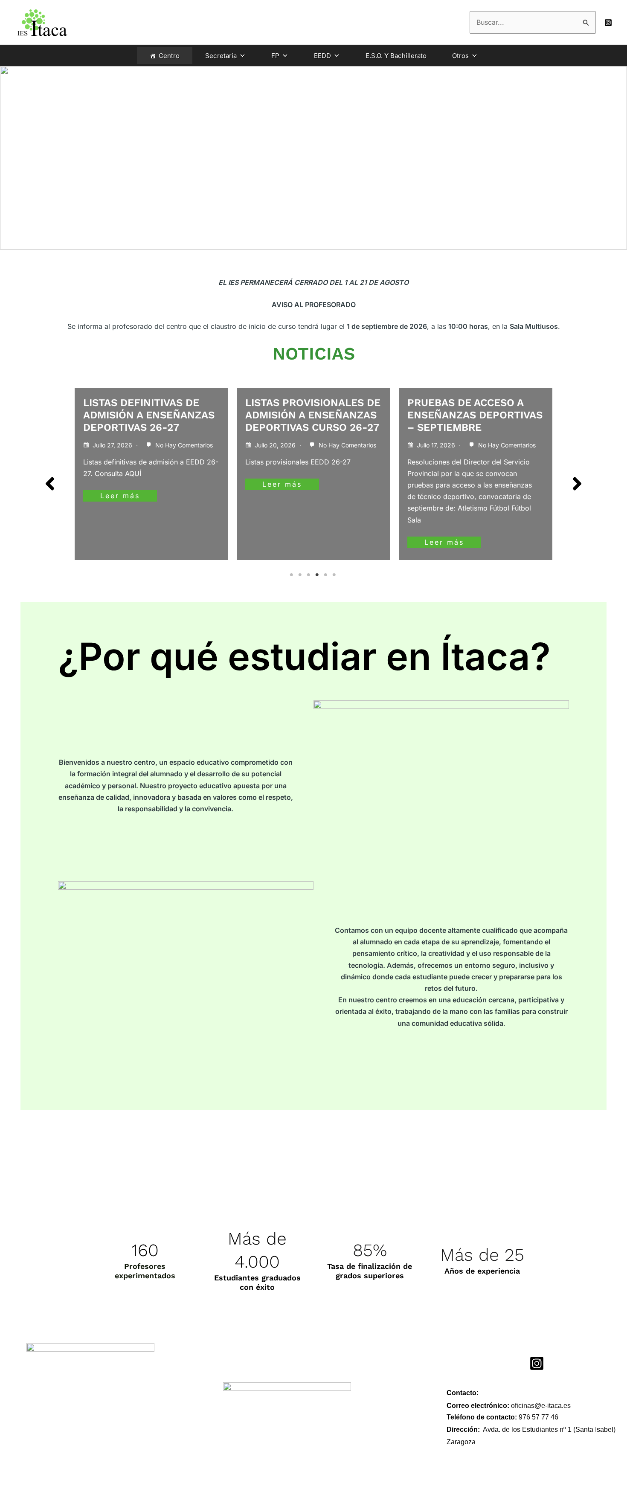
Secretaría (221, 56)
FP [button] (275, 56)
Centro (169, 56)
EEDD (322, 56)
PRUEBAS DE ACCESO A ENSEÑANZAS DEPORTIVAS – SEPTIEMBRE (475, 415)
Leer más (120, 495)
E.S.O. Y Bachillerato (396, 56)
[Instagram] (608, 22)
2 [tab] (300, 575)
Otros (460, 56)
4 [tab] (318, 575)
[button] (50, 483)
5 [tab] (326, 575)
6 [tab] (335, 575)
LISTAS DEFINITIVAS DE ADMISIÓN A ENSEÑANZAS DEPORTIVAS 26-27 (149, 415)
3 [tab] (309, 575)
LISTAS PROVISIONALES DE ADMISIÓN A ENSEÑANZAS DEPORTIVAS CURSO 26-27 (312, 415)
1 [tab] (292, 575)
